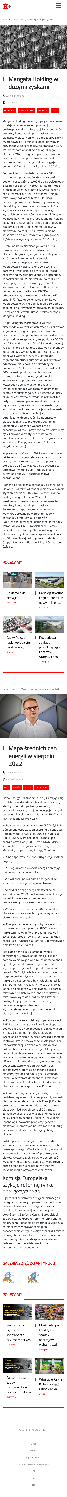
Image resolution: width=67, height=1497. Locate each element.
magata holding (26, 110)
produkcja (42, 110)
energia (16, 787)
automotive (9, 110)
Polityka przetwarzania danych (34, 1464)
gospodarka (41, 787)
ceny (6, 787)
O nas (33, 1443)
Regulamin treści (34, 1457)
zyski (54, 110)
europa (28, 787)
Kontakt (33, 1450)
